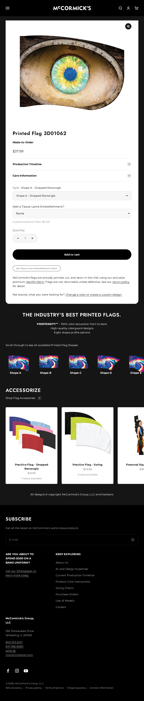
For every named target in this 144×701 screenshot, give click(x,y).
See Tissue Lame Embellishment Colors (36, 268)
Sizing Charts (64, 588)
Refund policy (14, 687)
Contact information (101, 687)
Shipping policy (76, 687)
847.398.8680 (15, 646)
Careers (61, 607)
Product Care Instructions (73, 581)
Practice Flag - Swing (88, 464)
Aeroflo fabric (35, 282)
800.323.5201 (14, 642)
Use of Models (65, 600)
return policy (120, 282)
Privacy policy (33, 687)
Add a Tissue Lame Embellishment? (38, 206)
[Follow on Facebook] (8, 670)
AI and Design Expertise (72, 569)
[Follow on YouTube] (26, 670)
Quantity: (19, 230)
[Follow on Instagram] (17, 670)
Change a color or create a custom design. (94, 294)
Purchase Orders (67, 594)
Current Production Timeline (75, 575)
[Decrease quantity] (18, 238)
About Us (62, 562)
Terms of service (54, 687)
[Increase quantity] (32, 238)
